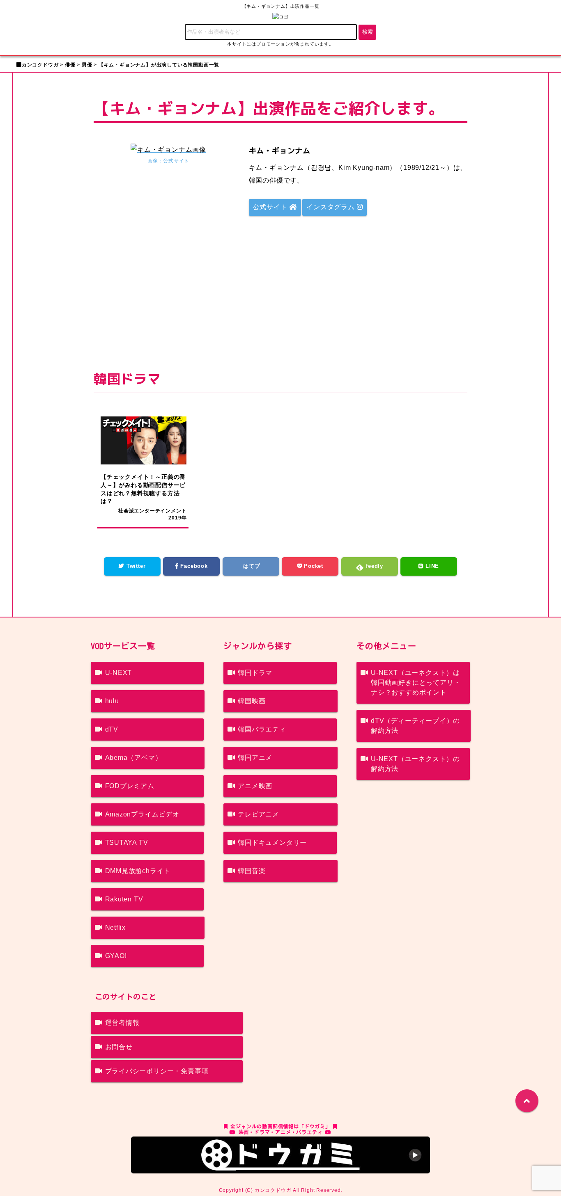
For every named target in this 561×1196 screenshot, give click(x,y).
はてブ (250, 566)
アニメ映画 (255, 785)
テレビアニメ (258, 814)
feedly (373, 566)
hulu (112, 700)
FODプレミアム (129, 785)
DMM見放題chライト (138, 870)
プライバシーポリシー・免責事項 (157, 1071)
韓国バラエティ (262, 729)
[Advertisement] (280, 287)
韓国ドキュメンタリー (272, 842)
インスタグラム (331, 207)
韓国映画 (251, 700)
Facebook (193, 566)
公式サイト (271, 207)
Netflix (115, 927)
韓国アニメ (255, 757)
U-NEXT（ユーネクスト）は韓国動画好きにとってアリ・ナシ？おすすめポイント (415, 682)
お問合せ (119, 1046)
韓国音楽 (251, 870)
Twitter (134, 566)
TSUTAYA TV (126, 842)
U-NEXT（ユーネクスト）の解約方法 (415, 763)
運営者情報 (122, 1022)
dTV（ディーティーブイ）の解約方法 (415, 725)
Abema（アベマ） (133, 757)
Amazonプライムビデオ (142, 814)
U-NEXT (118, 672)
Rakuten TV (124, 899)
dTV (111, 729)
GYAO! (116, 955)
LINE (431, 566)
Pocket (312, 566)
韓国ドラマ (255, 672)
